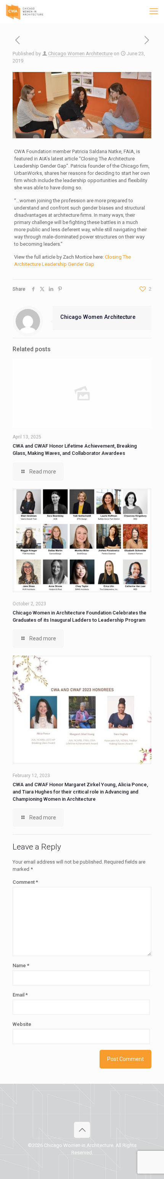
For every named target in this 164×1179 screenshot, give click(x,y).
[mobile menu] (153, 11)
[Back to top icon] (82, 1130)
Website (22, 1024)
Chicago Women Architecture (80, 53)
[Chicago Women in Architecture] (25, 11)
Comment (25, 882)
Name (21, 965)
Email (20, 995)
